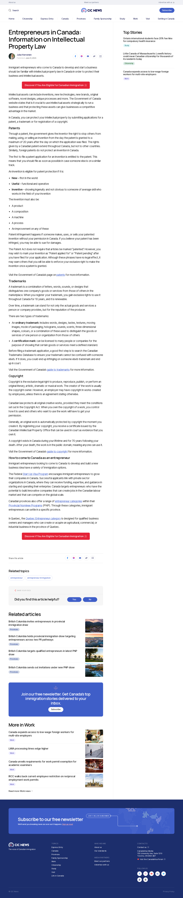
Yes (74, 599)
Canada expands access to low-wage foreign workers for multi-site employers (146, 73)
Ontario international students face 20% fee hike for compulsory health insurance (147, 40)
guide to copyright (57, 451)
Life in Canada (57, 876)
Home (11, 18)
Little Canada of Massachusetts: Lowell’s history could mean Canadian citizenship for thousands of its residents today (148, 56)
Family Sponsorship (103, 18)
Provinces (81, 18)
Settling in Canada (166, 18)
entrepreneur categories (68, 501)
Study (122, 18)
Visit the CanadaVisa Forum (152, 859)
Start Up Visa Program (35, 474)
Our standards (100, 851)
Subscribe (167, 10)
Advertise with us (101, 865)
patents (60, 274)
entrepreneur (16, 577)
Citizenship (27, 18)
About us (98, 847)
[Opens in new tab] (139, 873)
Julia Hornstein (24, 54)
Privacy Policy (168, 891)
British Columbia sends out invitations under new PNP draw (41, 667)
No (90, 599)
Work (135, 18)
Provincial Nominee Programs (25, 505)
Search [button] (15, 10)
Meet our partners (102, 861)
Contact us (142, 847)
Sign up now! (67, 824)
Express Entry (47, 18)
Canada (64, 18)
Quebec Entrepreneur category (43, 518)
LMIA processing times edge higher (28, 748)
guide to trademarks (58, 369)
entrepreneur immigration (39, 577)
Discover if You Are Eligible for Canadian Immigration (54, 85)
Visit (148, 18)
